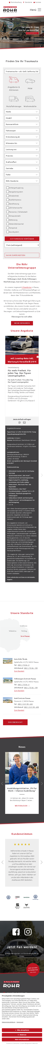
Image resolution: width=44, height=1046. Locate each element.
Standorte (28, 2)
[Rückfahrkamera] (7, 200)
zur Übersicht (15, 722)
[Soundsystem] (7, 232)
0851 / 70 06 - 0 (23, 665)
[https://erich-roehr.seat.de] (17, 906)
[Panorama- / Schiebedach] (7, 212)
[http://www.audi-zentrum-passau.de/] (17, 897)
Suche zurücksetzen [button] (15, 255)
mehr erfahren (22, 323)
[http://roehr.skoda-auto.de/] (26, 897)
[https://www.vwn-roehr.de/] (35, 897)
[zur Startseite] (10, 9)
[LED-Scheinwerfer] (7, 208)
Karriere (38, 2)
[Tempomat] (7, 228)
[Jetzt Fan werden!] (16, 933)
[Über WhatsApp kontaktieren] (19, 422)
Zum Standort (19, 671)
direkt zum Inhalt (10, 6)
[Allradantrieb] (7, 196)
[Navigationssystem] (7, 192)
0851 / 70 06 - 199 (31, 668)
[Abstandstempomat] (7, 224)
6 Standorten (27, 287)
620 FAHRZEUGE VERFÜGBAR (22, 239)
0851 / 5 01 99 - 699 (31, 707)
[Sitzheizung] (7, 220)
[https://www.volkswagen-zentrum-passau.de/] (8, 897)
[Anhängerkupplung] (7, 188)
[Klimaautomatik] (7, 216)
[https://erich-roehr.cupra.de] (26, 906)
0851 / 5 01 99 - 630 (25, 704)
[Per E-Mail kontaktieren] (24, 422)
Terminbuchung (16, 2)
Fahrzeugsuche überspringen (13, 66)
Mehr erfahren (31, 33)
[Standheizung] (7, 204)
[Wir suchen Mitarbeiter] (33, 969)
